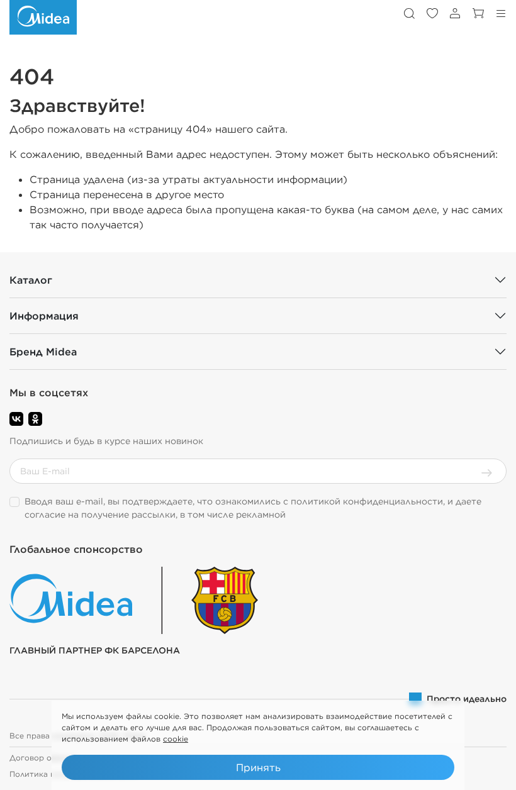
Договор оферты (43, 757)
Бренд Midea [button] (43, 351)
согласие (45, 514)
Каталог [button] (30, 280)
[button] (409, 13)
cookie (175, 738)
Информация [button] (44, 315)
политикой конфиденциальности (367, 501)
